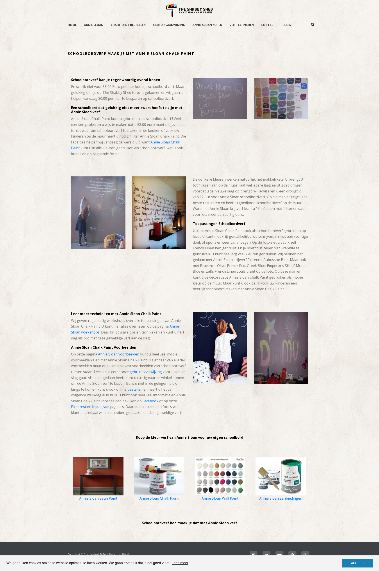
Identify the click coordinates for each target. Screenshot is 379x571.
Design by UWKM (120, 554)
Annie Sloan (93, 25)
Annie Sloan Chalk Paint (159, 498)
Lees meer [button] (180, 563)
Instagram (100, 406)
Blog (287, 25)
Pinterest (78, 406)
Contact (268, 25)
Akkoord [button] (357, 563)
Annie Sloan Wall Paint (220, 498)
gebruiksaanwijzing (146, 371)
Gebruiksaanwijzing (169, 25)
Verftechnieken (242, 25)
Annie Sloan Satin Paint (98, 498)
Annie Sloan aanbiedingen (280, 498)
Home (72, 25)
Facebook (150, 401)
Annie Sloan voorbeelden (118, 354)
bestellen (135, 389)
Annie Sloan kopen (207, 25)
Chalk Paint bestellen (128, 25)
